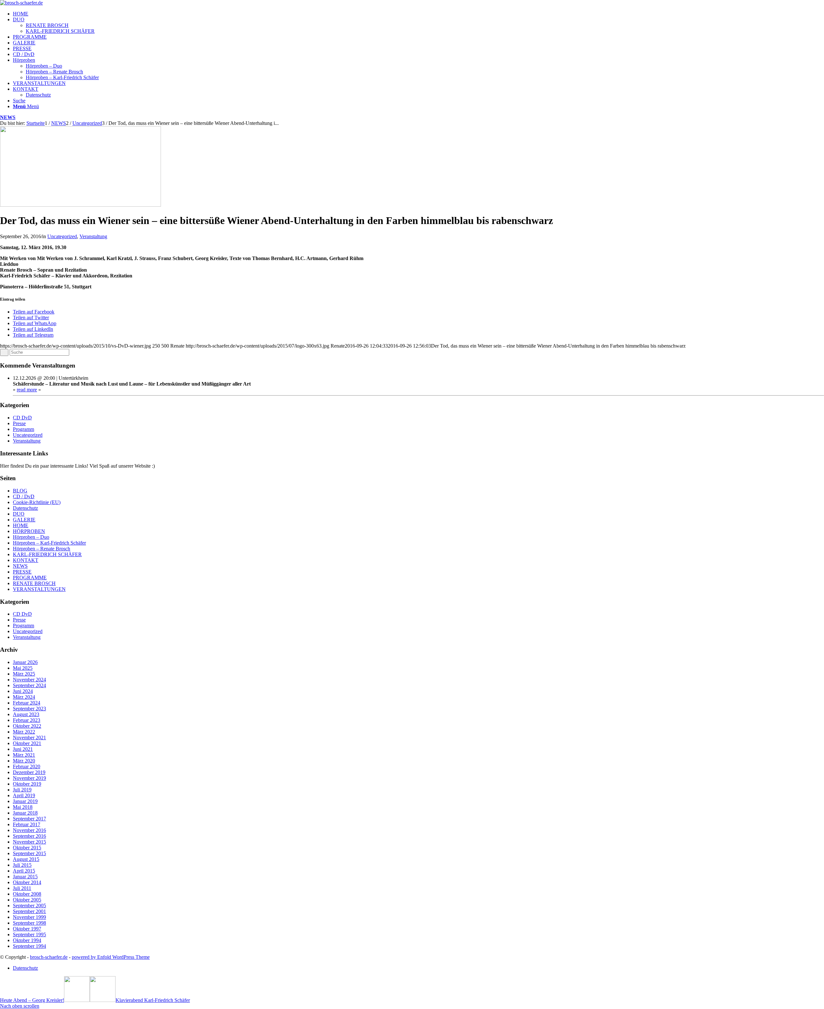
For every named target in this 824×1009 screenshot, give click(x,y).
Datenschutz (25, 508)
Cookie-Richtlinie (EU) (37, 502)
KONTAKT (25, 560)
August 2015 (26, 859)
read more (27, 389)
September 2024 (29, 685)
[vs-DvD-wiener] (80, 205)
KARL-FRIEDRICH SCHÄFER (47, 554)
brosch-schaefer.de (49, 957)
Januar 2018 (25, 813)
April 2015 (24, 871)
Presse (19, 423)
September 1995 (29, 934)
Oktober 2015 (27, 847)
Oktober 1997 (27, 928)
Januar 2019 (25, 801)
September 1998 (29, 923)
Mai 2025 (23, 668)
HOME (20, 525)
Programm (23, 429)
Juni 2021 (23, 749)
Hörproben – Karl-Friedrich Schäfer (49, 543)
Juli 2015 (22, 865)
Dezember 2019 (29, 772)
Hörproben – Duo (31, 537)
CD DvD (22, 417)
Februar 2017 (26, 824)
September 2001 (29, 911)
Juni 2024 (23, 691)
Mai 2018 (23, 807)
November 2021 (29, 737)
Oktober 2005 (27, 899)
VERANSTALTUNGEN (39, 589)
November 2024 (29, 679)
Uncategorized (62, 236)
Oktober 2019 (27, 784)
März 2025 (24, 674)
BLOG (20, 490)
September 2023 (29, 708)
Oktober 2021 (27, 743)
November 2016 (29, 830)
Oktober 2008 (27, 894)
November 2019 (29, 778)
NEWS (7, 117)
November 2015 (29, 842)
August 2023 (26, 714)
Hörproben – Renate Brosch (41, 548)
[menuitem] (418, 14)
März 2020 (24, 760)
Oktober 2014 (27, 882)
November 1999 (29, 917)
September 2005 (29, 905)
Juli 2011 (22, 888)
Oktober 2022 (27, 726)
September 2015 (29, 853)
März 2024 (24, 697)
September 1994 (29, 946)
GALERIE (24, 519)
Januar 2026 (25, 662)
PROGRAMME (30, 577)
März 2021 (24, 755)
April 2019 (24, 795)
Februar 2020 (26, 766)
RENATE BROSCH (34, 583)
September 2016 (29, 836)
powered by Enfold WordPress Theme (111, 957)
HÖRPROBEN (29, 531)
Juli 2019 (22, 789)
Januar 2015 (25, 876)
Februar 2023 (26, 720)
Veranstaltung (93, 236)
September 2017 (29, 818)
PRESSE (22, 572)
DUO (18, 514)
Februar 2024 (26, 702)
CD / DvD (23, 496)
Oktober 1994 (27, 940)
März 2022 (24, 731)
